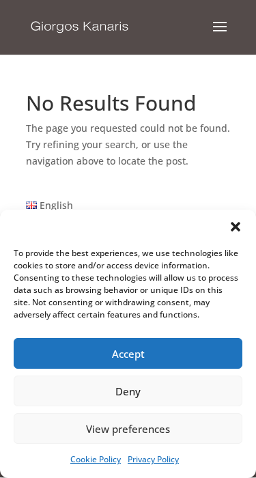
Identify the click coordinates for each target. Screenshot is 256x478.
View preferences (128, 429)
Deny (128, 391)
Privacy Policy (153, 459)
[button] (235, 227)
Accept (128, 354)
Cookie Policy (95, 459)
